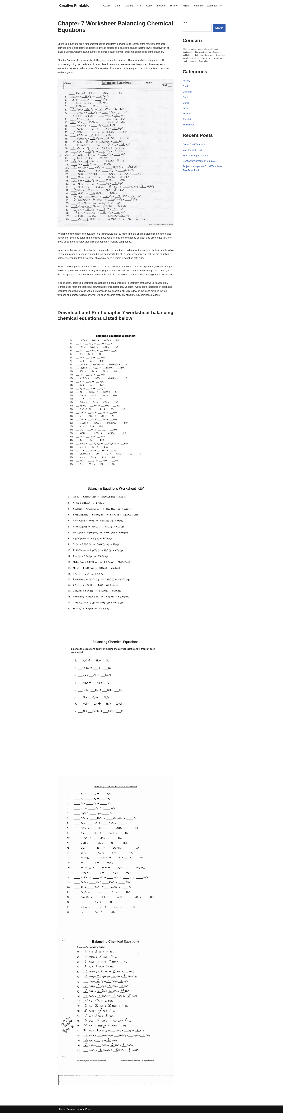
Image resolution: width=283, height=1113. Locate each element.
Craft (139, 5)
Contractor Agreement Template (199, 161)
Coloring (128, 5)
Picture (174, 5)
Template (198, 5)
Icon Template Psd (192, 150)
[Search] (221, 6)
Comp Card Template (194, 144)
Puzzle (185, 5)
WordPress (85, 1109)
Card (117, 5)
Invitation (161, 5)
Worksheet (212, 5)
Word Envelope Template (196, 155)
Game (149, 5)
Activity (107, 5)
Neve (62, 1109)
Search (186, 22)
